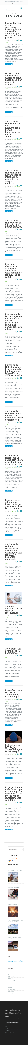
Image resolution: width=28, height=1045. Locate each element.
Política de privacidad (9, 1032)
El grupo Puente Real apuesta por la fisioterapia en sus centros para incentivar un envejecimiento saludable (14, 793)
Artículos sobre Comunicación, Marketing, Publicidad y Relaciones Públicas (15, 961)
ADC (8, 974)
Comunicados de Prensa (12, 980)
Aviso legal (7, 1034)
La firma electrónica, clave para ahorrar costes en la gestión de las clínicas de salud (13, 270)
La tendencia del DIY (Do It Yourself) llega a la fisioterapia (13, 693)
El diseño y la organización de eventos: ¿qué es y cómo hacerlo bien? (15, 921)
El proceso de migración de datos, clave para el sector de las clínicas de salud (14, 459)
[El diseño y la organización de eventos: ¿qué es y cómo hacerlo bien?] (13, 928)
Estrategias (10, 987)
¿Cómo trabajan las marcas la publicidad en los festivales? (13, 904)
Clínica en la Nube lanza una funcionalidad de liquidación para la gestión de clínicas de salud (14, 370)
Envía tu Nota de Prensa (14, 858)
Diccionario (7, 1)
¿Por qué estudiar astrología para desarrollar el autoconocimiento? (14, 887)
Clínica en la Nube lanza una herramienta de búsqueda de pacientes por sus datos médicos (13, 177)
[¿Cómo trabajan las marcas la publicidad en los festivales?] (13, 911)
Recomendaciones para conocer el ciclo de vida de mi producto (14, 938)
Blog (6, 1026)
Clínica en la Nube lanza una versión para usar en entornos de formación (14, 415)
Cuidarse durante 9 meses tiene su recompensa (13, 609)
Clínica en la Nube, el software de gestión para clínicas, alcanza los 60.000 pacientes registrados (13, 551)
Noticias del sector (11, 989)
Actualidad (10, 972)
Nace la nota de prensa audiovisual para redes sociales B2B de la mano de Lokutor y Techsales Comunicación (15, 869)
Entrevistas (10, 985)
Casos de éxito (10, 978)
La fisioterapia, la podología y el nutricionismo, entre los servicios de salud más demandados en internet (13, 321)
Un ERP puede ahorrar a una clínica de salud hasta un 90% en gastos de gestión (13, 78)
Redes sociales (11, 991)
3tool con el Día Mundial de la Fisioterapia (13, 650)
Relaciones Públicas (12, 993)
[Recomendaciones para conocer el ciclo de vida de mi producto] (13, 945)
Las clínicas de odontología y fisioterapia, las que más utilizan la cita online (14, 504)
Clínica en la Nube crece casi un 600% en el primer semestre (13, 223)
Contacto (7, 1028)
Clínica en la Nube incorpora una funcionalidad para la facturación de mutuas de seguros (13, 129)
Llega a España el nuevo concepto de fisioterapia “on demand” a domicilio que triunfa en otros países (13, 30)
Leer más (8, 64)
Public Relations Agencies (16, 1)
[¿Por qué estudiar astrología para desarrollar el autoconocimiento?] (13, 894)
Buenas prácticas (11, 976)
